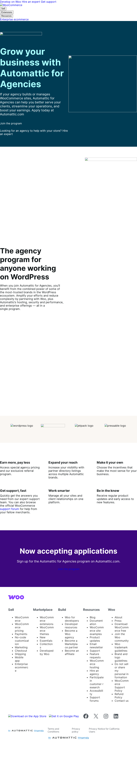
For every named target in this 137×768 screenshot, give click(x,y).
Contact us (121, 700)
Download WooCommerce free (122, 627)
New (42, 637)
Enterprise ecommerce (21, 667)
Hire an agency (94, 672)
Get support (48, 1)
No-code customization (22, 641)
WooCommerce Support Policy (122, 685)
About (118, 617)
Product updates (95, 639)
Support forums (95, 699)
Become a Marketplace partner (71, 644)
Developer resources (71, 625)
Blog (92, 617)
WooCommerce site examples (97, 631)
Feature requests (95, 655)
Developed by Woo (46, 652)
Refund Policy (119, 695)
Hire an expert (31, 1)
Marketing (21, 647)
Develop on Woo (11, 1)
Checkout (21, 650)
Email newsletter (96, 645)
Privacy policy (76, 730)
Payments (21, 634)
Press (118, 620)
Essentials (46, 640)
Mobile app (19, 659)
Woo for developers (72, 619)
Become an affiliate (72, 652)
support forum (9, 509)
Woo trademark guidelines (121, 647)
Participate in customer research (97, 682)
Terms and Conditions (53, 730)
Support (95, 650)
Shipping (20, 654)
